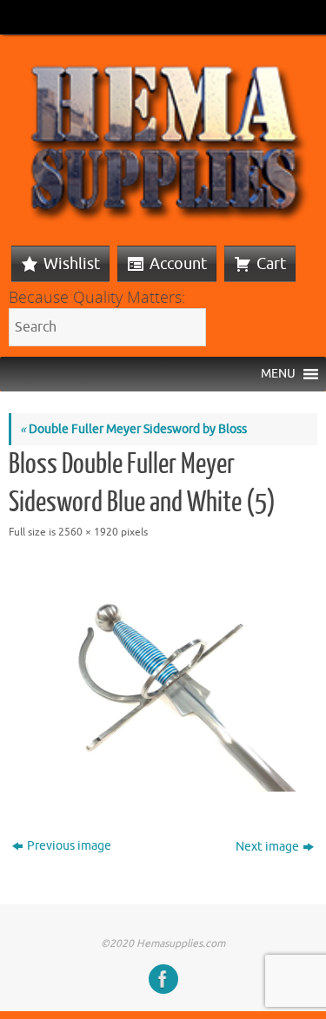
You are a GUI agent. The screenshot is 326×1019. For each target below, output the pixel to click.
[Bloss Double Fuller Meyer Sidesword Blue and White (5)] (163, 676)
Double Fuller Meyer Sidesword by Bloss (133, 429)
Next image (267, 846)
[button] (278, 374)
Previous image (69, 845)
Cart (271, 263)
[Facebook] (163, 979)
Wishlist (71, 263)
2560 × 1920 (88, 532)
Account (178, 263)
